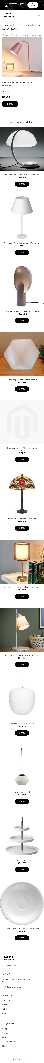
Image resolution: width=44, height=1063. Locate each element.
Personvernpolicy (9, 1042)
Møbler (15, 82)
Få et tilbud (33, 5)
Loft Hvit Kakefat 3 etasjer (22, 860)
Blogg (4, 1029)
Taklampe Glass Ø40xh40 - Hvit (22, 724)
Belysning (23, 82)
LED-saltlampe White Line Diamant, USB (22, 380)
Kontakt (5, 1033)
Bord (30, 82)
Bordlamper (7, 85)
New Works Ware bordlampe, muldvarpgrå (22, 311)
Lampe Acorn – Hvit (22, 792)
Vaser (4, 1013)
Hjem (4, 32)
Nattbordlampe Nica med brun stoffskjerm (22, 587)
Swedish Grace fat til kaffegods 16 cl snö (22, 929)
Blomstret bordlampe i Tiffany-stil (22, 519)
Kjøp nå (10, 104)
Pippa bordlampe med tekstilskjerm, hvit (22, 655)
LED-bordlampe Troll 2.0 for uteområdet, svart (22, 449)
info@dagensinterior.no (11, 987)
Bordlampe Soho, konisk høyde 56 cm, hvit (22, 243)
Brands (5, 1005)
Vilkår (4, 1037)
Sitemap (5, 1046)
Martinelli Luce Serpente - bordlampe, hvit (22, 175)
